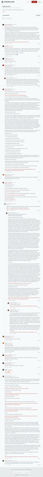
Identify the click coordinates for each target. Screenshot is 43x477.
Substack (16, 474)
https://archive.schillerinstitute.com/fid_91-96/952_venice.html (19, 283)
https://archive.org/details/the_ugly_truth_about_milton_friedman (17, 388)
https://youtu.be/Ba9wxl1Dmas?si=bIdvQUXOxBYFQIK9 (15, 195)
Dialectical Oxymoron (9, 460)
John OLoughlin (7, 362)
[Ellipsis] (40, 24)
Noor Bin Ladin (5, 7)
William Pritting (9, 78)
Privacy (21, 469)
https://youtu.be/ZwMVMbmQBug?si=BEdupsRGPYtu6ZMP (15, 95)
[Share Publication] (30, 2)
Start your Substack (18, 472)
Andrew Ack (7, 336)
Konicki (6, 342)
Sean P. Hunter (7, 174)
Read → (3, 11)
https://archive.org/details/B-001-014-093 (12, 191)
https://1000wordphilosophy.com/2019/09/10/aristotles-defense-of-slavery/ (24, 306)
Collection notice (29, 469)
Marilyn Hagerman (8, 24)
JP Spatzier (6, 45)
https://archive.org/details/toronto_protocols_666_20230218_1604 (17, 41)
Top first (38, 15)
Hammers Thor (7, 58)
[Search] (28, 2)
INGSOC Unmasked (6, 6)
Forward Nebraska (8, 65)
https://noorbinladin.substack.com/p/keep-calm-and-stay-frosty (17, 208)
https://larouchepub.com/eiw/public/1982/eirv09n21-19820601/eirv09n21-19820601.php (21, 456)
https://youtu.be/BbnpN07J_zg (10, 199)
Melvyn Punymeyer (8, 354)
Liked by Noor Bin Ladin (9, 25)
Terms (24, 469)
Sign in (39, 1)
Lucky (6, 369)
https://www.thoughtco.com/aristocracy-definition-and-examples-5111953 (23, 332)
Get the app (27, 472)
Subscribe (34, 1)
